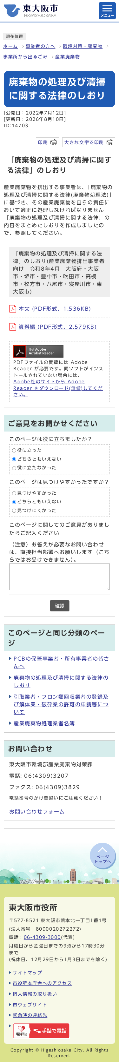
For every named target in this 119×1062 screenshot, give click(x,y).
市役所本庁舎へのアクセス (42, 983)
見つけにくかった (37, 510)
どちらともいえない (39, 459)
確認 (59, 606)
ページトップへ (102, 859)
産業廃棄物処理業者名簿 (44, 723)
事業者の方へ (41, 46)
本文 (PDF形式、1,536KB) (55, 308)
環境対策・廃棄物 (82, 46)
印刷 (43, 142)
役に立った (29, 450)
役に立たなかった (37, 467)
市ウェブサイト (30, 1004)
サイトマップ (28, 972)
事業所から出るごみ (25, 57)
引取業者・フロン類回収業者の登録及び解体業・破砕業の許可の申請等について (61, 704)
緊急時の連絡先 (30, 1015)
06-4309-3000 (42, 937)
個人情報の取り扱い (35, 994)
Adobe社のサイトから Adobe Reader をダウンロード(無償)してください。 (58, 388)
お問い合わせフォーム (37, 811)
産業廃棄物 (67, 57)
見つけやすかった (37, 493)
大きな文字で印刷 (84, 142)
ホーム (10, 46)
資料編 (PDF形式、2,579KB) (58, 326)
